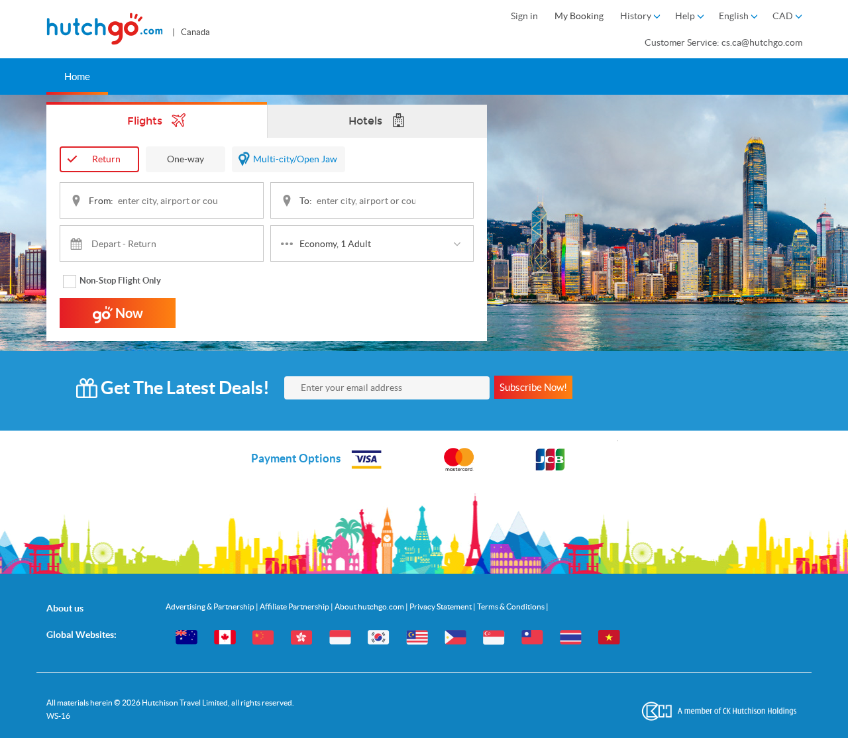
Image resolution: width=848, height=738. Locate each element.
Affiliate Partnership (295, 606)
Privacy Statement (441, 606)
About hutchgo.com (370, 606)
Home (77, 76)
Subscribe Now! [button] (533, 387)
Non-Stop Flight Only (120, 281)
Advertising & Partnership (211, 606)
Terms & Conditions (511, 606)
